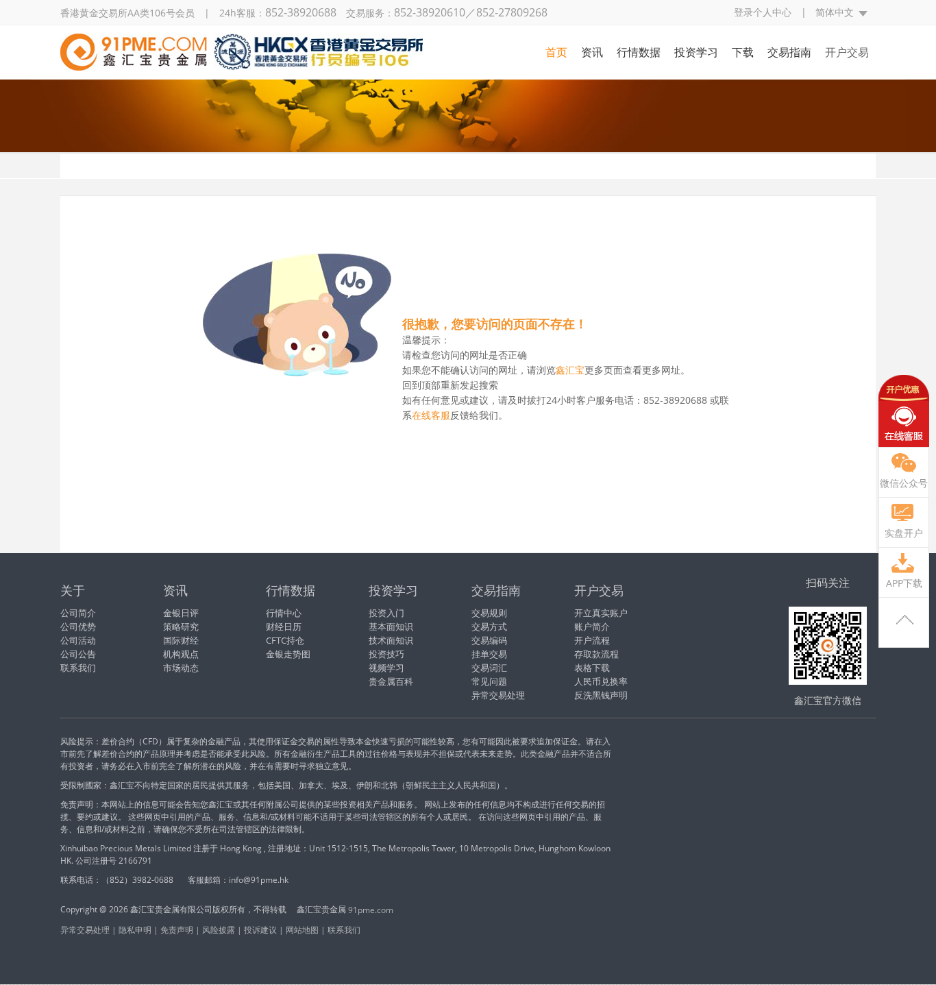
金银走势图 (288, 654)
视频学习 (386, 667)
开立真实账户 (601, 613)
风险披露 (218, 930)
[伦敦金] (241, 63)
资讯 (592, 52)
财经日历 (283, 626)
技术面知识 (391, 640)
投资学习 (696, 52)
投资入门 (386, 613)
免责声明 (176, 930)
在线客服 (903, 411)
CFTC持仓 (285, 640)
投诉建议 (260, 930)
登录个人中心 (762, 12)
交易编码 (489, 640)
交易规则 (489, 613)
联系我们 (78, 667)
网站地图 (302, 930)
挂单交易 (489, 654)
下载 (743, 52)
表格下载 (592, 667)
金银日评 (181, 613)
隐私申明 (135, 930)
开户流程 (592, 640)
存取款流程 (596, 654)
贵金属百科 (391, 681)
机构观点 (181, 654)
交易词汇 (489, 667)
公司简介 (78, 613)
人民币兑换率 (601, 681)
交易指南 (789, 52)
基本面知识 (391, 626)
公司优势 (78, 626)
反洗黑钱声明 (601, 695)
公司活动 (78, 640)
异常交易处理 (498, 695)
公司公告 (78, 654)
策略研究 (181, 626)
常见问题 (489, 681)
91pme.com (370, 910)
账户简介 (592, 626)
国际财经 (181, 640)
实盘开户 (904, 532)
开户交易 (847, 52)
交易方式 (489, 626)
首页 (556, 52)
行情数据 (639, 52)
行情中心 (283, 613)
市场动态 (181, 667)
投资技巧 (386, 654)
